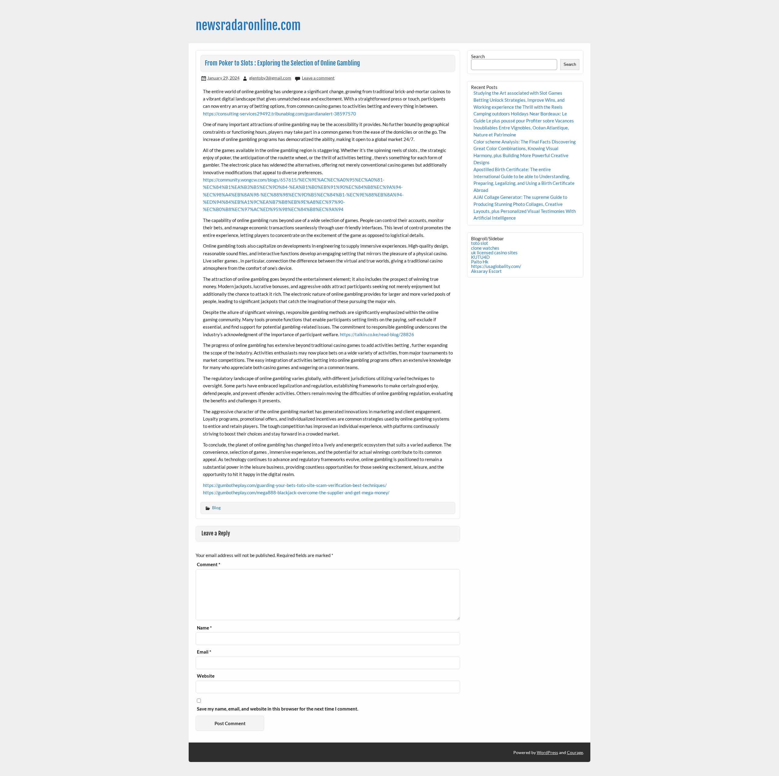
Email (204, 652)
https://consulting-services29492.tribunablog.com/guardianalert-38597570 (279, 113)
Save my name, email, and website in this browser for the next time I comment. (277, 709)
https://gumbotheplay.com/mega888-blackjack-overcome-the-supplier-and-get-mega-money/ (296, 492)
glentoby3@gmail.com (270, 77)
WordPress (547, 752)
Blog (216, 507)
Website (206, 676)
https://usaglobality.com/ (496, 266)
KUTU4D (480, 257)
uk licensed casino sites (494, 252)
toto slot (479, 243)
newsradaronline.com (248, 25)
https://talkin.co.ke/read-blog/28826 (377, 334)
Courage (575, 752)
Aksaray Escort (486, 271)
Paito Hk (479, 261)
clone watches (485, 248)
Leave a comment (318, 77)
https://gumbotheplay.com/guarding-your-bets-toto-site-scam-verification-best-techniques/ (295, 485)
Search (478, 56)
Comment (208, 564)
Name (204, 628)
